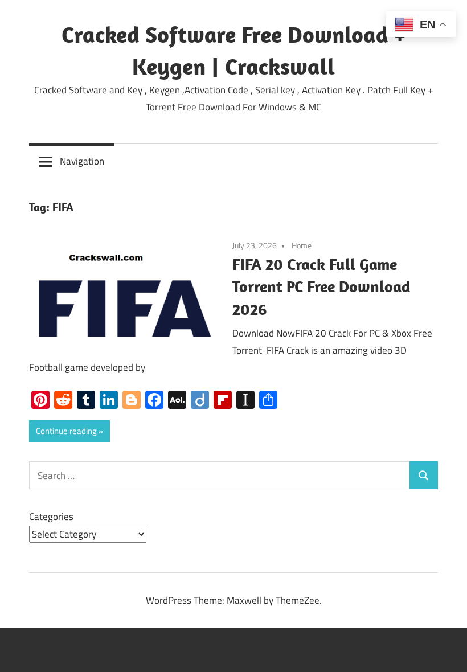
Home (302, 245)
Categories (51, 516)
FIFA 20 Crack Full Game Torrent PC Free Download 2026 (321, 286)
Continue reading (66, 430)
